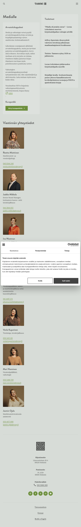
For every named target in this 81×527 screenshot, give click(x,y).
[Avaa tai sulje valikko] (77, 3)
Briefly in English (40, 519)
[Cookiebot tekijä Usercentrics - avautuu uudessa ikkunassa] (69, 244)
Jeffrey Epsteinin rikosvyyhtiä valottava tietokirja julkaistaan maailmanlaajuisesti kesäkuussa (58, 42)
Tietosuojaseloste (40, 507)
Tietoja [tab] (67, 251)
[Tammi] (40, 3)
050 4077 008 (8, 422)
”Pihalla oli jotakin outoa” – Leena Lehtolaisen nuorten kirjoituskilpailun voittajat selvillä (58, 29)
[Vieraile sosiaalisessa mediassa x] (40, 493)
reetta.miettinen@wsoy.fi (13, 166)
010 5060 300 (42, 485)
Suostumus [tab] (14, 251)
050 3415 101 (8, 338)
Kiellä (40, 281)
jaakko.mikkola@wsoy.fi (12, 211)
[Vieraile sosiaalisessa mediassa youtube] (45, 493)
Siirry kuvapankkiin (15, 108)
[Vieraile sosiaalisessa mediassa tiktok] (51, 493)
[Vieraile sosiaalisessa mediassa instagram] (30, 493)
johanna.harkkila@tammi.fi (13, 302)
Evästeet (40, 513)
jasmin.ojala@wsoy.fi (11, 425)
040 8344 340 (8, 163)
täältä (10, 93)
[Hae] (4, 3)
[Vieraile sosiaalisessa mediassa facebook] (35, 493)
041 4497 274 (8, 299)
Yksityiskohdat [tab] (40, 251)
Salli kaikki (66, 281)
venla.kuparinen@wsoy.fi (12, 341)
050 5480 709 (8, 380)
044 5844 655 (8, 208)
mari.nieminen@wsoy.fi (12, 383)
